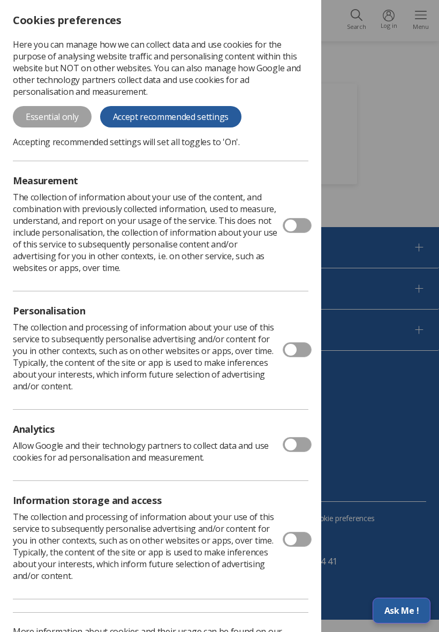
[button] (401, 610)
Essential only (52, 117)
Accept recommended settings (171, 117)
